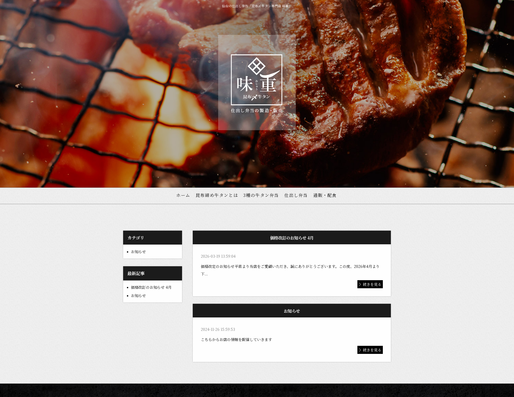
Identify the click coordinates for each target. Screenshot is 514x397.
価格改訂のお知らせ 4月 (151, 287)
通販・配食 (325, 195)
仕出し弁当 (296, 195)
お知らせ (138, 251)
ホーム (183, 195)
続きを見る (372, 284)
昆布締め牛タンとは (217, 195)
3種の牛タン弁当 (261, 195)
